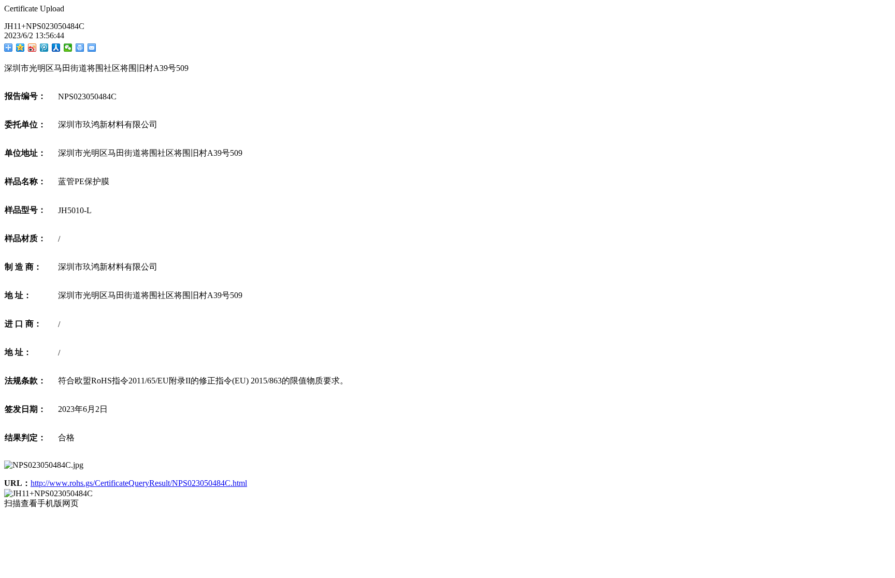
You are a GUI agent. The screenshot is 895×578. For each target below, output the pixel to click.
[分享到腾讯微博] (44, 47)
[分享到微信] (68, 47)
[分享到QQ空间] (20, 47)
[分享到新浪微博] (32, 47)
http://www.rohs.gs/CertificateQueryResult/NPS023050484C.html (139, 483)
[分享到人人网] (56, 47)
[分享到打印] (80, 47)
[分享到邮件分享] (92, 47)
